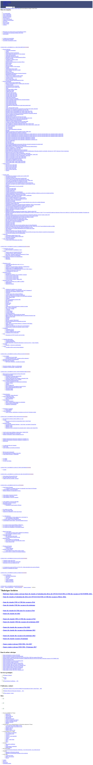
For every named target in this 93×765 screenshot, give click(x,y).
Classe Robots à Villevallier (8, 496)
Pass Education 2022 (10, 143)
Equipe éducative (6, 394)
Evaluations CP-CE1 (10, 329)
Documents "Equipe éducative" (12, 395)
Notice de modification (10, 140)
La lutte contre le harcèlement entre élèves (14, 239)
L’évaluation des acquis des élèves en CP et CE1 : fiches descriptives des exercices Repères (21, 567)
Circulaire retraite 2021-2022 (11, 93)
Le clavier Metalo (9, 311)
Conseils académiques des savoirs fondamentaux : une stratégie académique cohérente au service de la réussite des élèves (30, 193)
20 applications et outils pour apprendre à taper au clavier (17, 327)
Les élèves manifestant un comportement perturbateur (16, 381)
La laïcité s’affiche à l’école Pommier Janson (12, 519)
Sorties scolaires (9, 63)
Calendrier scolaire (9, 77)
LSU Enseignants (9, 127)
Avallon (7, 738)
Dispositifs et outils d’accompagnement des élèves (15, 57)
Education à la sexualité (10, 201)
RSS (40, 688)
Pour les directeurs (6, 49)
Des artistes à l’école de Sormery (9, 502)
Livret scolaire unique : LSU (11, 79)
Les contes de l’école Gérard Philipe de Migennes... (13, 524)
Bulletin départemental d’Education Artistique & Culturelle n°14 (16, 439)
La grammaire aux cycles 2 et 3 (12, 271)
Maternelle (8, 257)
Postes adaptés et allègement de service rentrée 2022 (16, 145)
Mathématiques (9, 282)
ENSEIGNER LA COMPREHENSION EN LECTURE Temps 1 (19, 268)
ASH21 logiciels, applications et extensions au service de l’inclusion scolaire (21, 412)
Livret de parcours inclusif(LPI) (12, 403)
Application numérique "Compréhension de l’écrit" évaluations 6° (19, 290)
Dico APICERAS (9, 300)
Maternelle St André (7, 534)
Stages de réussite (9, 65)
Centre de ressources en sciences (12, 719)
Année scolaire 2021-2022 (11, 168)
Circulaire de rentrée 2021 (11, 177)
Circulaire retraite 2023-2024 (11, 96)
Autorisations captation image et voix (13, 235)
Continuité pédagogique (8, 339)
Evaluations (5, 328)
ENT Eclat (5, 21)
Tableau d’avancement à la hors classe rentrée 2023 (16, 156)
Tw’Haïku (5, 458)
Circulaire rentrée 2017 (10, 190)
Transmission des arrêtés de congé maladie (14, 160)
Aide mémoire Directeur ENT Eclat (10, 476)
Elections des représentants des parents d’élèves (15, 61)
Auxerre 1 (8, 734)
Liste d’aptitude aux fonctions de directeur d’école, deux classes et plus (20, 123)
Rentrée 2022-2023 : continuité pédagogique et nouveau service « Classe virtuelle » (22, 342)
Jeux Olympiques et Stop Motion (12, 518)
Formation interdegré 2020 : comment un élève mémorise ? (17, 358)
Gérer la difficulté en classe (8, 396)
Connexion (5, 3)
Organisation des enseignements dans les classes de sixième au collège (20, 217)
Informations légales (7, 763)
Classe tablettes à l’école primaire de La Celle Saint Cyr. (17, 517)
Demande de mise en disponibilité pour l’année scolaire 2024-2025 (19, 111)
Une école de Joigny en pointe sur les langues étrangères (14, 551)
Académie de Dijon (7, 1)
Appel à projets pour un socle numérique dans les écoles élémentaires (19, 182)
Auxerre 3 (8, 737)
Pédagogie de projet (9, 581)
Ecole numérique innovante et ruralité (13, 69)
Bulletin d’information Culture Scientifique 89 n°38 (13, 434)
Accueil (4, 419)
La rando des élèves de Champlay (10, 445)
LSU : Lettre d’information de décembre (14, 129)
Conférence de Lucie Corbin (11, 357)
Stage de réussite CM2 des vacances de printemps (19, 605)
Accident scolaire (9, 60)
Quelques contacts (9, 382)
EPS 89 (7, 723)
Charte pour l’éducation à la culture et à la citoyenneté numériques (19, 296)
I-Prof (7, 745)
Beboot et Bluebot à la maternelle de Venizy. (12, 490)
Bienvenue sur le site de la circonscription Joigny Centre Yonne (18, 421)
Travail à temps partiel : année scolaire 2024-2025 (15, 162)
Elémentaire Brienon (7, 503)
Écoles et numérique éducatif (11, 721)
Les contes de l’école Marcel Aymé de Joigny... (12, 526)
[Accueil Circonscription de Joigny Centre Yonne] (10, 8)
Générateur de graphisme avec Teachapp (14, 289)
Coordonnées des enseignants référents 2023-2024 (13, 32)
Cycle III (7, 578)
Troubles (7, 384)
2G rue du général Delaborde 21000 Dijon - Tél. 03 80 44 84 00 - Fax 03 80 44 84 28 (23, 749)
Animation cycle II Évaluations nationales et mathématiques (17, 266)
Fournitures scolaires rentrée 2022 (12, 203)
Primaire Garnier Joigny (8, 549)
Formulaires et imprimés (10, 237)
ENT (4, 333)
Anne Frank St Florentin (8, 487)
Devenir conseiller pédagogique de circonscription (16, 197)
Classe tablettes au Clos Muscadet (12, 539)
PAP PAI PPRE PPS (10, 385)
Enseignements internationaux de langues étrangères (16, 73)
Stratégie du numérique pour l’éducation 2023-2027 (16, 230)
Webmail (10, 675)
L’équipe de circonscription (8, 38)
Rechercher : (3, 7)
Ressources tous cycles (7, 280)
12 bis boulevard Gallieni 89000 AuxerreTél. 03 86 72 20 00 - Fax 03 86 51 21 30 (14, 726)
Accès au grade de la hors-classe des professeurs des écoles (17, 179)
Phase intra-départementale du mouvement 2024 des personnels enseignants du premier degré (24, 144)
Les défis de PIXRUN (10, 313)
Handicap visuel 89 (9, 722)
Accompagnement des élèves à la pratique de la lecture (16, 181)
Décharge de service (10, 72)
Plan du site (5, 762)
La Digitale (8, 309)
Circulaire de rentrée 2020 (11, 188)
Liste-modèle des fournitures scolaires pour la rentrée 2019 (17, 175)
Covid (7, 106)
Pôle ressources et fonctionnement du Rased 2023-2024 (14, 373)
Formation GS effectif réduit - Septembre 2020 (12, 367)
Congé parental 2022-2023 (11, 101)
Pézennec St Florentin (7, 546)
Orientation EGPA (9, 388)
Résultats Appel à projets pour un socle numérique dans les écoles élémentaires (21, 225)
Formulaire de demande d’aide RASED (13, 376)
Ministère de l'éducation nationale (12, 752)
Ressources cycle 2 (7, 263)
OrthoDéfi (8, 317)
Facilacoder (8, 304)
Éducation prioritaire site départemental (11, 359)
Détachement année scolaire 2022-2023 (13, 196)
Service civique (9, 71)
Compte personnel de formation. (12, 98)
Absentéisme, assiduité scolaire (12, 59)
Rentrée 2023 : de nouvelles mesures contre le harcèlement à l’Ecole (19, 227)
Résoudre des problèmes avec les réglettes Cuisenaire (16, 274)
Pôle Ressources (6, 17)
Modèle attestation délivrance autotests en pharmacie (16, 132)
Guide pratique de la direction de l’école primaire (15, 53)
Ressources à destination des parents (10, 568)
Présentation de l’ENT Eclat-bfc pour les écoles (15, 335)
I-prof (4, 678)
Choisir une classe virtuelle (11, 92)
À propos (7, 422)
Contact (12, 693)
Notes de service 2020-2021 (11, 169)
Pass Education (9, 141)
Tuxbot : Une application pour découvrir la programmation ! (17, 325)
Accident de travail (9, 84)
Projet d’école (8, 64)
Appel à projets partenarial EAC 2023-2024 (11, 433)
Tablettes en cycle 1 (9, 324)
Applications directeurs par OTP (12, 56)
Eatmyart (7, 301)
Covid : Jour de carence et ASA (12, 107)
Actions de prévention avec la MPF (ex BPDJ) (15, 281)
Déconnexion (5, 5)
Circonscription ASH (10, 733)
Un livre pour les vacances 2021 (12, 275)
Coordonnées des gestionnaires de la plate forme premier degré (18, 105)
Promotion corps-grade (10, 222)
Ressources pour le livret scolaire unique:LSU (15, 152)
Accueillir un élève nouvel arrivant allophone (15, 347)
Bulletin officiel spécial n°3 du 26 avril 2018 (14, 186)
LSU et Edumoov (9, 128)
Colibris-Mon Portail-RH (11, 97)
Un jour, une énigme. (7, 460)
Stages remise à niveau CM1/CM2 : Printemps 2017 (20, 647)
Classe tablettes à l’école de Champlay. (10, 497)
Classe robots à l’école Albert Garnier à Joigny (15, 550)
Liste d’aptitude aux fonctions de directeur (11, 447)
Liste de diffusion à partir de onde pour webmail (15, 314)
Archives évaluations (10, 330)
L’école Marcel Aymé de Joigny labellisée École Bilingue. (17, 532)
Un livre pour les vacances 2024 (12, 278)
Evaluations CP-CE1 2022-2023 (12, 332)
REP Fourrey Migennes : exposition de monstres (15, 361)
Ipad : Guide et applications (11, 307)
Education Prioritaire (7, 16)
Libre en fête (5, 446)
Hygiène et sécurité (9, 58)
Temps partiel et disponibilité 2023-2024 (14, 159)
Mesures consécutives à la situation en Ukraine (15, 209)
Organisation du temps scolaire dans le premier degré (16, 178)
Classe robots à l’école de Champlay (10, 495)
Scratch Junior (8, 322)
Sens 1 (7, 740)
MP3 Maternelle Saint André (11, 536)
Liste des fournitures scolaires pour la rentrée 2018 (16, 207)
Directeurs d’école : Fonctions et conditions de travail (16, 198)
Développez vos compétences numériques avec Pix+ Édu (17, 109)
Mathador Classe (9, 425)
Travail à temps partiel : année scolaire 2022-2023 (15, 161)
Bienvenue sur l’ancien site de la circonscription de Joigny (14, 31)
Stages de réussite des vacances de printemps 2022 (19, 635)
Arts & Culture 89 (9, 716)
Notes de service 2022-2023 (11, 167)
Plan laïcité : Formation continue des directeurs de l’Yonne (17, 254)
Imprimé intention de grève (11, 115)
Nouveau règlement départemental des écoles (15, 80)
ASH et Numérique (7, 411)
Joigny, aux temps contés (8, 510)
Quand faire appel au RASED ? (12, 377)
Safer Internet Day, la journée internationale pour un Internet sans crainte (20, 228)
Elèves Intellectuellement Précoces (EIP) (14, 387)
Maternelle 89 (8, 717)
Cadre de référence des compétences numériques (15, 295)
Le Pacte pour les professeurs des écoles (14, 76)
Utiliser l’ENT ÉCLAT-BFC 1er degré (10, 478)
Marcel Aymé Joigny (7, 531)
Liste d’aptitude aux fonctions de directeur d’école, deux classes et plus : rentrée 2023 (23, 124)
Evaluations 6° (8, 273)
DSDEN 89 (8, 714)
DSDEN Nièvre (9, 729)
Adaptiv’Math (8, 265)
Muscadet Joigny (6, 538)
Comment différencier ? (10, 397)
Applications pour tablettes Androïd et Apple (14, 291)
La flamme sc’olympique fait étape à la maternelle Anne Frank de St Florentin (21, 488)
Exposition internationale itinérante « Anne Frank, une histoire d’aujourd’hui (21, 424)
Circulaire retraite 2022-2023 (11, 95)
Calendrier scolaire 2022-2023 (9, 560)
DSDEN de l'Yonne (7, 2)
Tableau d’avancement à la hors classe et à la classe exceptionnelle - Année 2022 (22, 154)
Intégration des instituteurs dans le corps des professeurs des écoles (19, 117)
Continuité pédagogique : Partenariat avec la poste (15, 194)
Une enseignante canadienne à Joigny (13, 533)
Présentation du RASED (8, 374)
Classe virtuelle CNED (10, 297)
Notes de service (6, 163)
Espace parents (6, 23)
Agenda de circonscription (8, 20)
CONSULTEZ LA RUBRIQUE (13, 47)
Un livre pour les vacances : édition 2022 (14, 279)
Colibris (7, 51)
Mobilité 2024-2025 (10, 210)
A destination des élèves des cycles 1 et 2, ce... (15, 264)
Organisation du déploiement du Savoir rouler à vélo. (16, 218)
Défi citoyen (5, 441)
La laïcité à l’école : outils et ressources (13, 253)
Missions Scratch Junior (10, 316)
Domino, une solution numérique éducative (14, 267)
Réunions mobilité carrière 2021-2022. (13, 148)
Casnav (4, 346)
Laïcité (4, 250)
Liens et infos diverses (7, 19)
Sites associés (5, 34)
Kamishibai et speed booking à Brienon (13, 505)
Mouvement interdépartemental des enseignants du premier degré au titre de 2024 (22, 215)
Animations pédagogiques (11, 576)
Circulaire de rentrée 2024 (11, 189)
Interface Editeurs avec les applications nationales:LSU (16, 119)
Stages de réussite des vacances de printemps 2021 (19, 630)
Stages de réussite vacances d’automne (15, 638)
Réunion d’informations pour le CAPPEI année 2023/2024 (17, 83)
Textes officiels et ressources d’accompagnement (12, 256)
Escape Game (8, 303)
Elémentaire (8, 258)
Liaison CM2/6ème (9, 579)
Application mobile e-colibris (11, 89)
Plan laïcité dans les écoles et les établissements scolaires (17, 219)
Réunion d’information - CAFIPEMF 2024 (14, 147)
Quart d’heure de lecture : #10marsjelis (10, 454)
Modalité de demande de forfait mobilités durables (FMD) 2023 (18, 131)
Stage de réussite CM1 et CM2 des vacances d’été (19, 602)
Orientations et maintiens (8, 408)
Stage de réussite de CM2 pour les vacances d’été (19, 610)
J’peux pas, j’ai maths (10, 308)
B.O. (22, 690)
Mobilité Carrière (9, 426)
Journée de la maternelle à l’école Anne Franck (12, 511)
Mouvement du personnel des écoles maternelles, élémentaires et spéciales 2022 (21, 139)
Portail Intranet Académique (11, 746)
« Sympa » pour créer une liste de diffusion (14, 293)
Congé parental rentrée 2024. (11, 104)
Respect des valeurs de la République (13, 255)
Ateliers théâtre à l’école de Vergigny (10, 489)
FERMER (27, 47)
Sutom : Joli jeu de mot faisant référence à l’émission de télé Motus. (19, 323)
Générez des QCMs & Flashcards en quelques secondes (17, 306)
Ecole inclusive (6, 399)
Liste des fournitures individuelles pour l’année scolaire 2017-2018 (19, 206)
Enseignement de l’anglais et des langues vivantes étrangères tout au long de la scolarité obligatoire (25, 202)
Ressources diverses (7, 423)
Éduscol (7, 757)
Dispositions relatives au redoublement (13, 199)
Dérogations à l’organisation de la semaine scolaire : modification (19, 195)
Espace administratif (7, 14)
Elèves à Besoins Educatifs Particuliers (10, 380)
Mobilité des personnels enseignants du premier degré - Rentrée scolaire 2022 (21, 211)
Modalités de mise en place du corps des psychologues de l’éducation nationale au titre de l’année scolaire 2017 (28, 214)
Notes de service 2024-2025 (11, 165)
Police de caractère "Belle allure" (12, 320)
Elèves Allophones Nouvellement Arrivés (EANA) (16, 386)
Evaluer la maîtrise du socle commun (13, 331)
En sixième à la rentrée (7, 509)
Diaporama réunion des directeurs (12, 52)
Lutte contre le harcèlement (8, 238)
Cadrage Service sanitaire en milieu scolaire (14, 75)
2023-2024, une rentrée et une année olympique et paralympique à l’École (20, 183)
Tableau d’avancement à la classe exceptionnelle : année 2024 (18, 153)
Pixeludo (7, 319)
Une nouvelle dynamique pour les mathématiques (15, 233)
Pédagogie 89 (8, 715)
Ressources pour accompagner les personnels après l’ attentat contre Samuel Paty (22, 427)
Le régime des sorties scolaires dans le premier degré (16, 122)
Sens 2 (7, 741)
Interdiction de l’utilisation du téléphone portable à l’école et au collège (20, 205)
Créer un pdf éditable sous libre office (13, 299)
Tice (4, 288)
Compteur (8, 298)
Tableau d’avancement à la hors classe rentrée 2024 (16, 157)
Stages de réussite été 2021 (11, 613)
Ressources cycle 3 (7, 272)
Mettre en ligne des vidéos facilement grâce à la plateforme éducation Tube (20, 315)
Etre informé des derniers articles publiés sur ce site (13, 418)
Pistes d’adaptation (9, 398)
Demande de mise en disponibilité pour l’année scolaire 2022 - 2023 (19, 112)
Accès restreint (6, 356)
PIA (16, 681)
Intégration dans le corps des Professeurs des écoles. (16, 116)
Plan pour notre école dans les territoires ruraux (15, 220)
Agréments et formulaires (11, 50)
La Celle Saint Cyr (7, 516)
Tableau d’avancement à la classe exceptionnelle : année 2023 (18, 155)
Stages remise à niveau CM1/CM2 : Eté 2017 (17, 644)
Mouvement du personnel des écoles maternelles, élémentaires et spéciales (20, 137)
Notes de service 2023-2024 (11, 164)
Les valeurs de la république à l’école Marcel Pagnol (13, 527)
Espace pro (5, 234)
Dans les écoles (6, 22)
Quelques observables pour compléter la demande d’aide (17, 378)
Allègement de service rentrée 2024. (13, 87)
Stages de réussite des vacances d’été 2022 (16, 627)
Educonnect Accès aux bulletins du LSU (11, 562)
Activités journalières (10, 340)
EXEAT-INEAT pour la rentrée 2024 (13, 82)
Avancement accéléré (10, 90)
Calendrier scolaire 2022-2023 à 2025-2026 (11, 561)
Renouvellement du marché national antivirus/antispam (16, 149)
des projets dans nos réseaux (8, 360)
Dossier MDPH (9, 409)
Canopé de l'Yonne (9, 755)
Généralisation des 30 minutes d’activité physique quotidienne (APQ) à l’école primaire (23, 204)
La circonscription (6, 13)
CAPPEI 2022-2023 (10, 91)
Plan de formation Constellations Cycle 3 (14, 249)
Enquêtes (7, 67)
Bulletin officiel (9, 747)
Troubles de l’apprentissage (11, 404)
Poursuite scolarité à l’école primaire (13, 66)
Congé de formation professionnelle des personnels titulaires (17, 99)
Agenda (4, 469)
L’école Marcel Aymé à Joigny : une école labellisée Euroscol (15, 520)
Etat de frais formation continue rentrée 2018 (14, 236)
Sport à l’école (8, 229)
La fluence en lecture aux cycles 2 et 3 (13, 270)
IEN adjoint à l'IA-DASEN (11, 732)
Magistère (7, 130)
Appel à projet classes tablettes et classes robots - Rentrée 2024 (15, 432)
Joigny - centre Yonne (10, 739)
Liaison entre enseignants (11, 55)
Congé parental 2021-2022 (11, 100)
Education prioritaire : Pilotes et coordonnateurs (12, 366)
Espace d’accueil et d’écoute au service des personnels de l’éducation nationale (21, 113)
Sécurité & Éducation (10, 718)
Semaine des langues (10, 283)
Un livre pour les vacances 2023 (12, 276)
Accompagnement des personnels (12, 85)
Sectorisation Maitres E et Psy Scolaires (13, 379)
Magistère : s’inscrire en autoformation (13, 345)
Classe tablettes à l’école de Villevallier (11, 501)
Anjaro (7, 88)
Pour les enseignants (7, 81)
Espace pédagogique (7, 15)
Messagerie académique (10, 744)
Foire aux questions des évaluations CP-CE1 (14, 114)
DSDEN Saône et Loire (10, 730)
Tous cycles (8, 577)
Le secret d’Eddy (9, 312)
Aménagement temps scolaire (11, 68)
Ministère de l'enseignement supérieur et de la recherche (17, 753)
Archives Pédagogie (7, 574)
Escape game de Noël (10, 541)
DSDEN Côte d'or (9, 727)
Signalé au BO (6, 174)
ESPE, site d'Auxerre (10, 756)
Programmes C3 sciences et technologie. (14, 221)
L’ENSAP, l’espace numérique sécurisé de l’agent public (17, 121)
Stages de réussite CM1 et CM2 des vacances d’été (19, 619)
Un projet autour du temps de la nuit (13, 537)
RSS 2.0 (4, 761)
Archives (5, 24)
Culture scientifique (9, 580)
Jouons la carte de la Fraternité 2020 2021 (14, 252)
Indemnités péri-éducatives (11, 74)
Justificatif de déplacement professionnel (14, 120)
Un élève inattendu (9, 548)
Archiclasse (8, 292)
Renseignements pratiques (8, 39)
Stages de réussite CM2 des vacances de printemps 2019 (21, 622)
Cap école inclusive (9, 401)
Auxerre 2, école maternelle (11, 736)
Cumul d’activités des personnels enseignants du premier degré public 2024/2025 (22, 108)
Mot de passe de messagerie (8, 452)
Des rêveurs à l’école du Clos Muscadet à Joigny (15, 540)
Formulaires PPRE (9, 389)
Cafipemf (7, 187)
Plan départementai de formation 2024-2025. (12, 453)
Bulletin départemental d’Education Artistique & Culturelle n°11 (16, 438)
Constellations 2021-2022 (8, 248)
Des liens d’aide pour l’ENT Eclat (10, 477)
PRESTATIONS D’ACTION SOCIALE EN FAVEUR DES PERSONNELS (21, 146)
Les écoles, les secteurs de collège (10, 40)
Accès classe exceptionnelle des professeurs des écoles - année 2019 (19, 180)
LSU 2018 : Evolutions (10, 125)
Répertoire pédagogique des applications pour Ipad (16, 321)
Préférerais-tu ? (9, 547)
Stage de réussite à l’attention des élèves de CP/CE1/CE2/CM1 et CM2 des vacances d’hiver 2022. (34, 597)
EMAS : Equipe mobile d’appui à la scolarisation (15, 402)
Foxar (7, 305)
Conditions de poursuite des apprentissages (14, 191)
